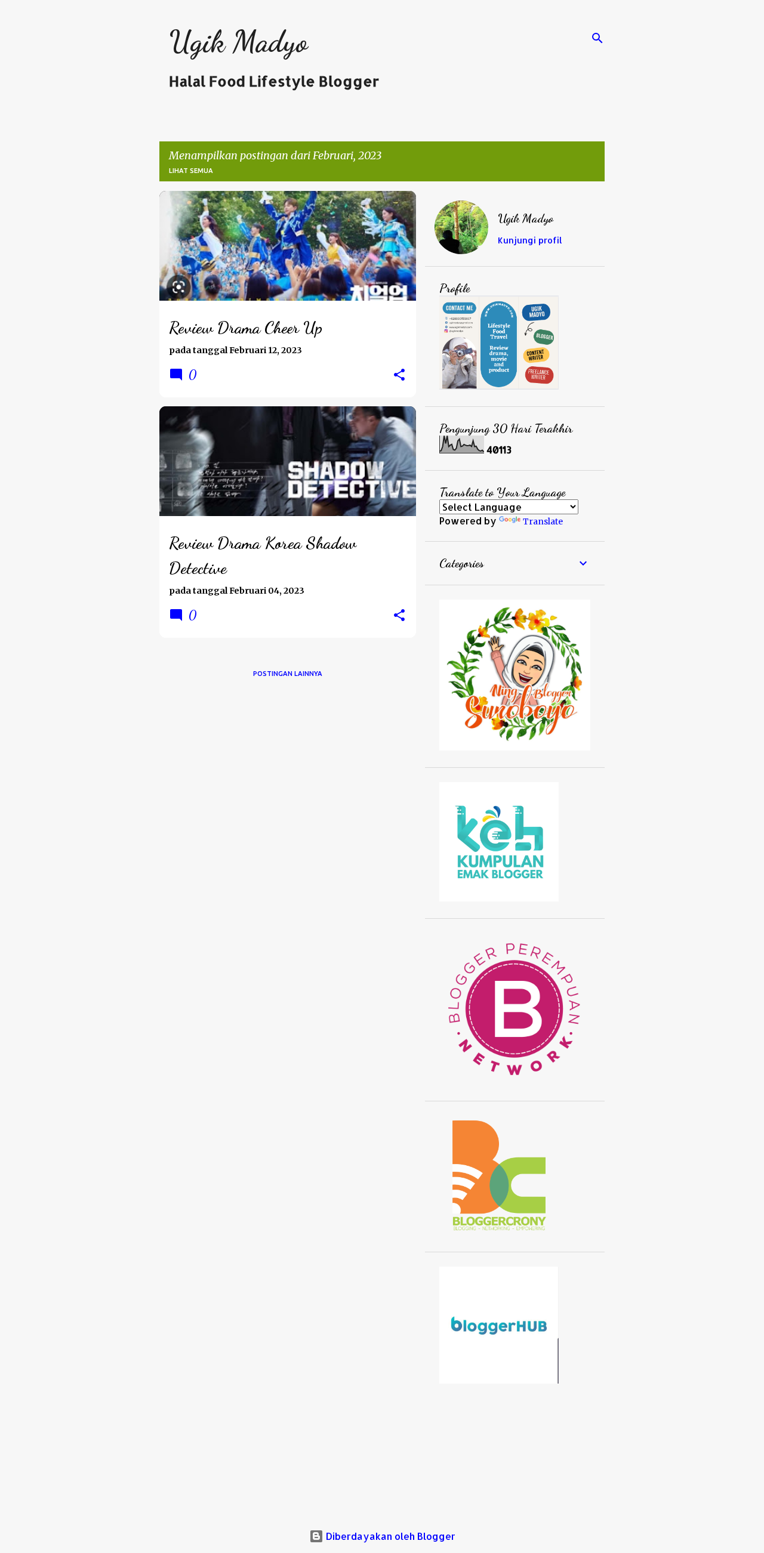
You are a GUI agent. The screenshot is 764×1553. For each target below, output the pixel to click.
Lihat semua (191, 170)
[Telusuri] (597, 38)
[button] (399, 375)
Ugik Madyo (238, 42)
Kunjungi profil (530, 240)
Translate (543, 521)
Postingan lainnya (287, 673)
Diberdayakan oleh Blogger (389, 1536)
